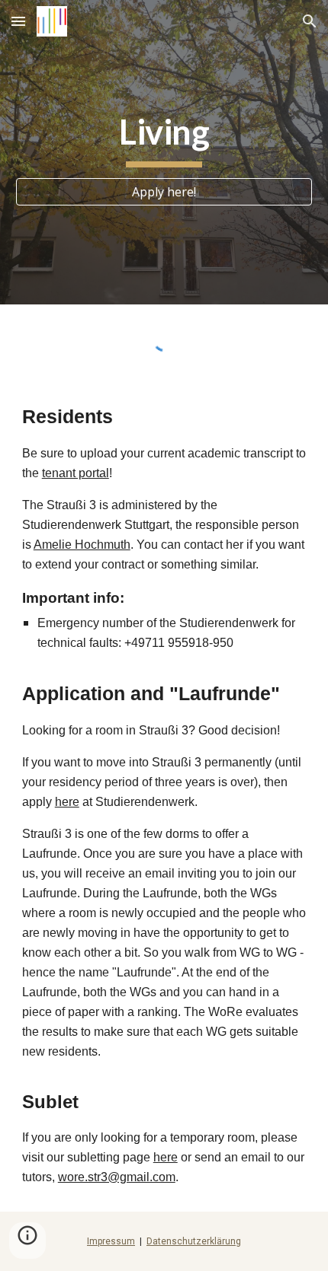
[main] (164, 138)
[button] (18, 21)
